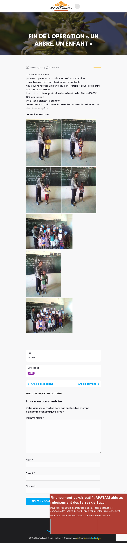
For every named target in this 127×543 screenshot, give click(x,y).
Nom (29, 460)
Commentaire (35, 417)
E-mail (30, 473)
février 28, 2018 (36, 67)
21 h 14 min (54, 67)
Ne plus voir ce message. (88, 538)
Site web (31, 486)
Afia (31, 373)
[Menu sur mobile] (77, 6)
